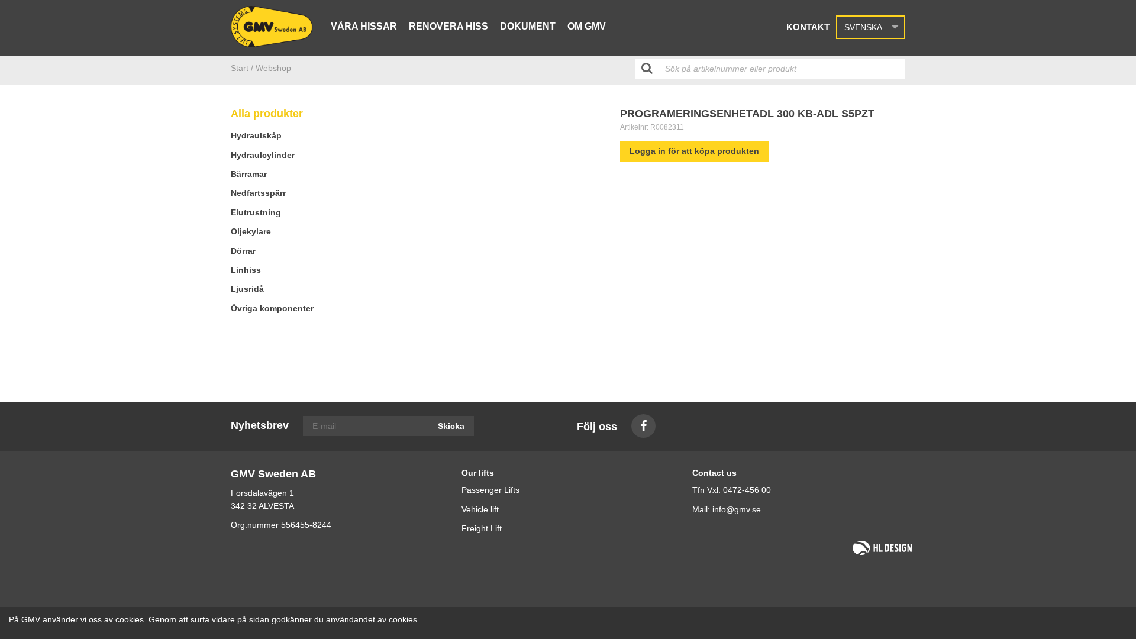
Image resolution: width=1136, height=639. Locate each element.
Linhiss (246, 270)
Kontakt (808, 27)
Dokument (528, 26)
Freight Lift (482, 528)
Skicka (451, 426)
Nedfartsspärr (258, 193)
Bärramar (249, 174)
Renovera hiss (448, 26)
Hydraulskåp (256, 135)
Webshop (273, 68)
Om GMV (586, 26)
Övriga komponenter (272, 308)
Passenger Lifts (490, 490)
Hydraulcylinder (263, 155)
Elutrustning (256, 212)
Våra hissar (364, 26)
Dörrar (243, 251)
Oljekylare (251, 231)
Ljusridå (247, 288)
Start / (242, 68)
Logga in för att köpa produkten (694, 151)
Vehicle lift (480, 509)
